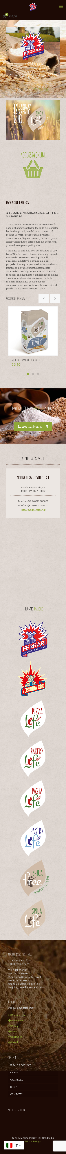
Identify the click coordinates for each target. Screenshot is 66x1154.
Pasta (14, 1031)
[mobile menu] (61, 6)
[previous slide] (43, 298)
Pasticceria (17, 1020)
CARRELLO (16, 1079)
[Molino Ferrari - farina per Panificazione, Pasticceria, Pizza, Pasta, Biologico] (33, 6)
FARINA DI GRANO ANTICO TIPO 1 (26, 360)
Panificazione (19, 1015)
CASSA (14, 1072)
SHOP (13, 1087)
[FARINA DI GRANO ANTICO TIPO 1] (33, 331)
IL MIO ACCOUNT (20, 1065)
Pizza (14, 1026)
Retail (14, 1042)
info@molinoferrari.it (33, 509)
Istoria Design (33, 1141)
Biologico (16, 1036)
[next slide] (55, 298)
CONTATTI (16, 1094)
